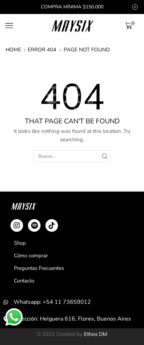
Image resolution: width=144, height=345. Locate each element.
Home (13, 49)
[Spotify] (34, 225)
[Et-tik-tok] (51, 225)
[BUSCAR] (105, 156)
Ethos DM (95, 334)
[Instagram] (16, 225)
